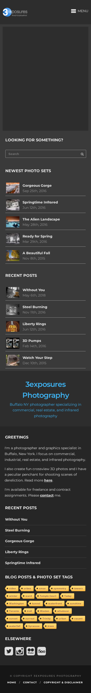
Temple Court (48, 596)
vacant (78, 618)
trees (51, 626)
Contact (30, 682)
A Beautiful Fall (36, 253)
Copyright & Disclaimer (63, 682)
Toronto (14, 611)
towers (78, 588)
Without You (34, 290)
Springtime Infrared (40, 202)
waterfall (14, 626)
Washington (16, 603)
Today (68, 596)
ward (28, 596)
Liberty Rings (34, 324)
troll (29, 611)
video (12, 588)
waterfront (55, 603)
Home (11, 682)
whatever (63, 611)
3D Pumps (32, 340)
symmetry (60, 588)
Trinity (46, 618)
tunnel (36, 603)
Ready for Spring (37, 236)
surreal (29, 618)
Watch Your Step (37, 357)
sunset (13, 618)
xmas (42, 588)
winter (13, 596)
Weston (44, 611)
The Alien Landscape (41, 219)
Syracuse (34, 626)
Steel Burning (35, 307)
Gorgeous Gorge (37, 185)
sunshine (75, 603)
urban (62, 618)
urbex (27, 588)
